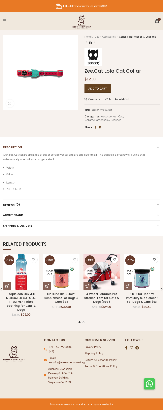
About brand (13, 215)
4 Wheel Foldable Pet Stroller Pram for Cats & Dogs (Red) (101, 298)
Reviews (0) (11, 205)
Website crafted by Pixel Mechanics (94, 404)
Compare (94, 99)
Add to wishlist (119, 99)
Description (12, 147)
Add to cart (97, 88)
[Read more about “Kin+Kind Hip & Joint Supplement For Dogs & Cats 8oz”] (47, 286)
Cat (97, 36)
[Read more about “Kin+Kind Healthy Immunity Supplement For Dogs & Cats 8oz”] (128, 286)
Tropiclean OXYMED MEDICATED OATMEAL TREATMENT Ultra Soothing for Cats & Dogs (21, 301)
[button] (149, 384)
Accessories (109, 36)
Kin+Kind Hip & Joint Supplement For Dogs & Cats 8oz (61, 298)
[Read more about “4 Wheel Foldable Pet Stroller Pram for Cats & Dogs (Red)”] (87, 286)
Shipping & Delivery (17, 226)
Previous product (86, 42)
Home (87, 36)
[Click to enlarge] (10, 103)
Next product (94, 42)
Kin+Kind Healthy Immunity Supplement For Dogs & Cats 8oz (142, 298)
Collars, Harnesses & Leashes (137, 36)
